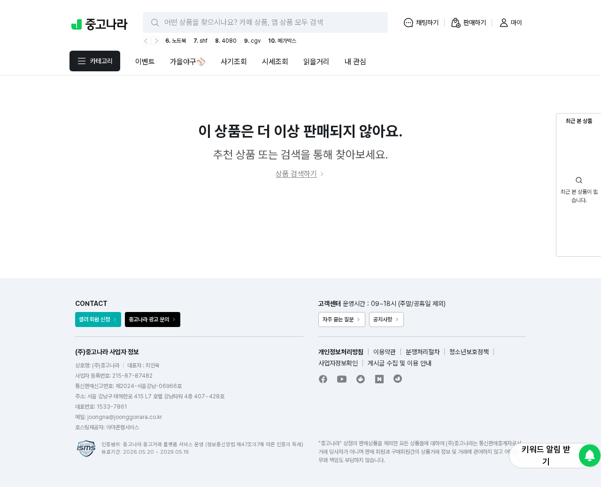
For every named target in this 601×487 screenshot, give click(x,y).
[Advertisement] (300, 229)
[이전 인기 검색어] (147, 41)
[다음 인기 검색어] (155, 41)
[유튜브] (342, 379)
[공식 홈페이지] (398, 378)
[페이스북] (323, 379)
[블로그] (379, 379)
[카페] (360, 379)
